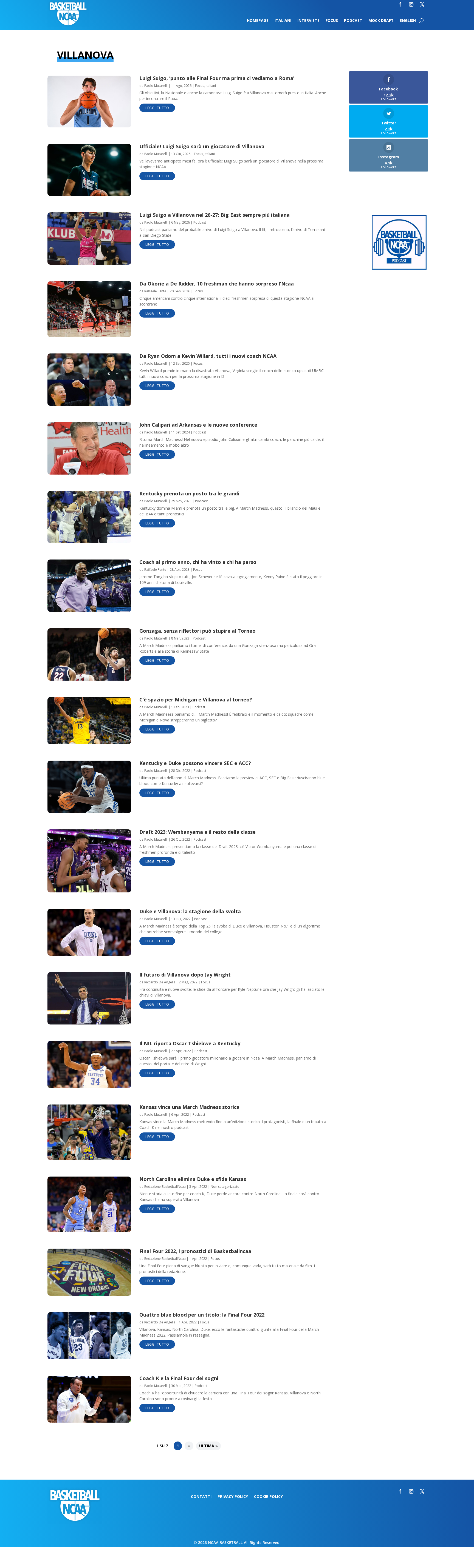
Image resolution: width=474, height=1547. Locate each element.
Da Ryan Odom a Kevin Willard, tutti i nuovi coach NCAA (207, 356)
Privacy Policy (233, 1497)
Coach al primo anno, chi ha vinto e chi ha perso (197, 562)
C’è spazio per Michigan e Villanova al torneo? (195, 699)
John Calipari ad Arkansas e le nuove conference (198, 424)
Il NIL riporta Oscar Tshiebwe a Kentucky (189, 1043)
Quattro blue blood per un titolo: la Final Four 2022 (201, 1314)
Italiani (283, 21)
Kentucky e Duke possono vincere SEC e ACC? (195, 763)
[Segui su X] (422, 4)
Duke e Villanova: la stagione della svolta (190, 911)
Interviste (308, 21)
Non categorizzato (225, 1186)
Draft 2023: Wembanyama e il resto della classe (197, 832)
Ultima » (208, 1445)
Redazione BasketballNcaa (165, 1186)
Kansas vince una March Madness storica (189, 1107)
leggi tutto (157, 107)
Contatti (201, 1497)
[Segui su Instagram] (411, 4)
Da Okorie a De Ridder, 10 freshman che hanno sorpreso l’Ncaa (216, 283)
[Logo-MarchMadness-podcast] (399, 268)
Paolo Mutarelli (156, 85)
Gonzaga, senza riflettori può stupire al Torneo (197, 630)
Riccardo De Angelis (159, 982)
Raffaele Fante (155, 291)
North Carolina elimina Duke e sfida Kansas (192, 1179)
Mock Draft (381, 21)
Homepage (258, 21)
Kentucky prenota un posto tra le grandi (189, 493)
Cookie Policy (268, 1497)
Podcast (353, 21)
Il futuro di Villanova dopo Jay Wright (185, 974)
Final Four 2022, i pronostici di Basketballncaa (195, 1251)
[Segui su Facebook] (400, 4)
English (408, 21)
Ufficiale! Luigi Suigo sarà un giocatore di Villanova (201, 146)
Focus (332, 21)
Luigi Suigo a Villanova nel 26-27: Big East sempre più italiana (214, 215)
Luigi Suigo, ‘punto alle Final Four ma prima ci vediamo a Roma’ (216, 78)
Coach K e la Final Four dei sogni (178, 1378)
